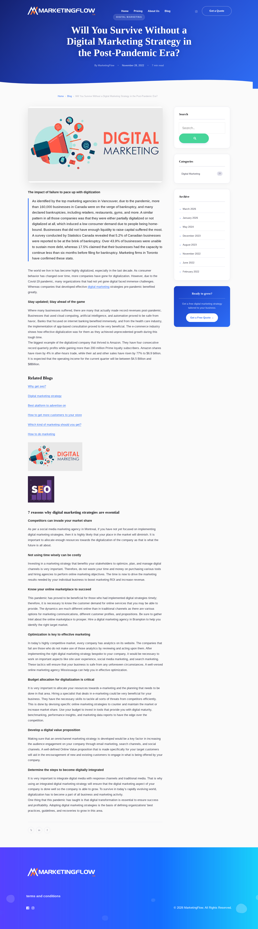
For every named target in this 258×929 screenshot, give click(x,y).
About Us (153, 10)
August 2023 (190, 244)
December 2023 (192, 235)
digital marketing (98, 286)
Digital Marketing (201, 173)
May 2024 (188, 226)
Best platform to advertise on (47, 405)
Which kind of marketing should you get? (54, 424)
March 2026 (189, 208)
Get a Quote (216, 10)
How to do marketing (41, 434)
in (39, 830)
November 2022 (192, 253)
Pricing (138, 10)
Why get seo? (37, 386)
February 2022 (191, 271)
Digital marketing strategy (45, 396)
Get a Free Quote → (202, 317)
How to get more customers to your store (55, 415)
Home (124, 10)
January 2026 (190, 217)
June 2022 (188, 262)
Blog (167, 10)
